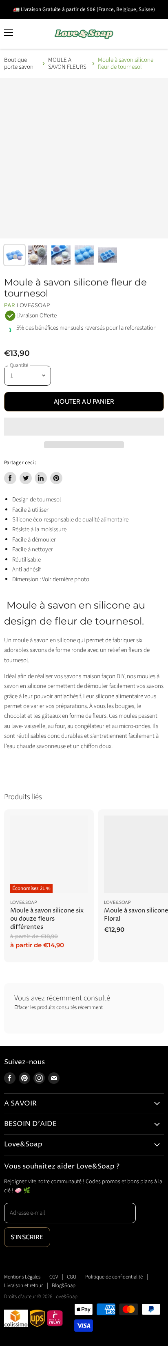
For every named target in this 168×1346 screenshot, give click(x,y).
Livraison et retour (23, 1285)
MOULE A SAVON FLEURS (67, 63)
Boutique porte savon (18, 63)
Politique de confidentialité (114, 1277)
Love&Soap (33, 305)
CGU (71, 1277)
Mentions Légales (22, 1277)
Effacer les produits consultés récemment (58, 1007)
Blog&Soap (63, 1285)
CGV (53, 1277)
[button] (84, 427)
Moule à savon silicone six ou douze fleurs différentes (47, 918)
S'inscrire (27, 1237)
